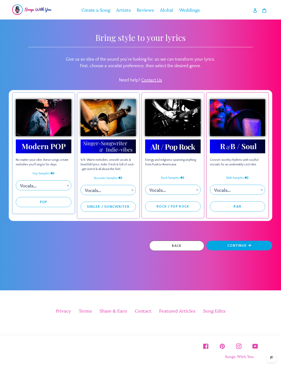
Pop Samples (41, 173)
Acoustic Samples (106, 178)
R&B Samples (235, 178)
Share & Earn (113, 310)
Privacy (63, 310)
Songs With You (239, 356)
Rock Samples (170, 178)
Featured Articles (177, 310)
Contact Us (151, 80)
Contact (143, 310)
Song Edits (214, 310)
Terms (85, 310)
